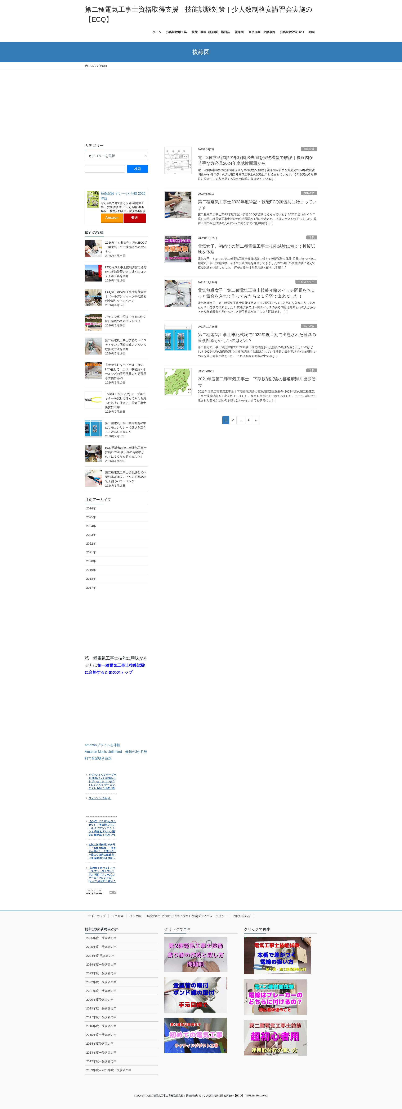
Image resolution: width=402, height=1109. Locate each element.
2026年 (91, 508)
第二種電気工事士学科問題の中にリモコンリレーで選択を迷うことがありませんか (125, 427)
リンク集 (135, 916)
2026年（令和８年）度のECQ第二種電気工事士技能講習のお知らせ (126, 247)
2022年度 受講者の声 (101, 982)
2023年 (91, 534)
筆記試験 (309, 326)
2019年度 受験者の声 (101, 1008)
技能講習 (309, 193)
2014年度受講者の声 (99, 1043)
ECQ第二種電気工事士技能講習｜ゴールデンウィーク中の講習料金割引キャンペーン (126, 296)
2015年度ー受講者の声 (101, 1034)
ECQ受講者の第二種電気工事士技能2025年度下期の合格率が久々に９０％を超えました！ (126, 452)
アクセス (117, 916)
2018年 (91, 578)
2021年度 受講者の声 (101, 991)
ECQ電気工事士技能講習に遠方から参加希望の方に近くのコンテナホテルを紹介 (126, 272)
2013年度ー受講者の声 (101, 1052)
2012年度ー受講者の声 (101, 1061)
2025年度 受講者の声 (101, 946)
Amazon (112, 217)
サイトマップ (97, 916)
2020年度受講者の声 (99, 999)
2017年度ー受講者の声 (101, 1017)
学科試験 (309, 149)
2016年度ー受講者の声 (101, 1026)
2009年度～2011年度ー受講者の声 (108, 1070)
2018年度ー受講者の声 (101, 964)
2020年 (91, 561)
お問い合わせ (242, 916)
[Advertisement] (201, 100)
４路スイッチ (306, 281)
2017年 (91, 587)
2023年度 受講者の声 (101, 973)
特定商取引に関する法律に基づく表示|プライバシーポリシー (187, 916)
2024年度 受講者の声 (100, 955)
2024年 (91, 526)
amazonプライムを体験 (102, 745)
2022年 (91, 543)
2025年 (91, 517)
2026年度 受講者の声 (101, 938)
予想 (311, 237)
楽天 (134, 217)
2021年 (91, 552)
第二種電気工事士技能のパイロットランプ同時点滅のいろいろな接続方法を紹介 (125, 345)
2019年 (91, 570)
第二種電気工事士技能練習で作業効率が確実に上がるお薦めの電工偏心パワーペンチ (125, 477)
